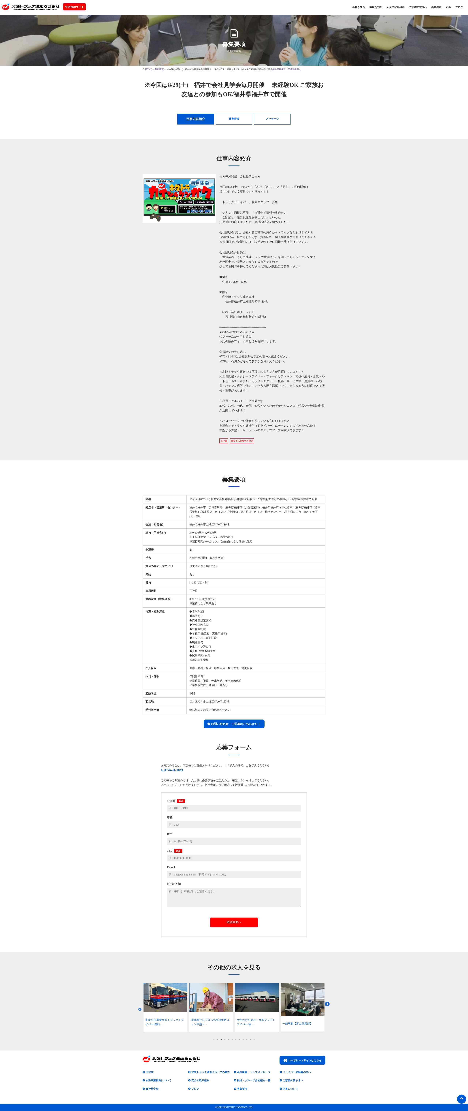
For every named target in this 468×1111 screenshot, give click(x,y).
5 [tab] (228, 1039)
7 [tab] (236, 1039)
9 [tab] (243, 1039)
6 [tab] (232, 1039)
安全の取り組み (396, 7)
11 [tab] (250, 1039)
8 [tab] (239, 1039)
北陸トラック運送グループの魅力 (210, 1072)
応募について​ (290, 1088)
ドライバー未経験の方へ (297, 1072)
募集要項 (436, 7)
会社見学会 (152, 1088)
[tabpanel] (165, 1007)
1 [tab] (214, 1039)
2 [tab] (217, 1039)
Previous (140, 1009)
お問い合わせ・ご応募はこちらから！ (236, 723)
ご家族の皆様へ (418, 7)
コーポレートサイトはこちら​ (305, 1060)
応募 (448, 7)
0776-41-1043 (173, 770)
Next (327, 1004)
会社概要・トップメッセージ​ (253, 1072)
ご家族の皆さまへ (293, 1080)
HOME (150, 1072)
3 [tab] (221, 1039)
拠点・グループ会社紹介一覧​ (253, 1080)
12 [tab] (254, 1039)
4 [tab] (225, 1039)
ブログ (459, 7)
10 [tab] (247, 1039)
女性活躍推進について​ (158, 1080)
